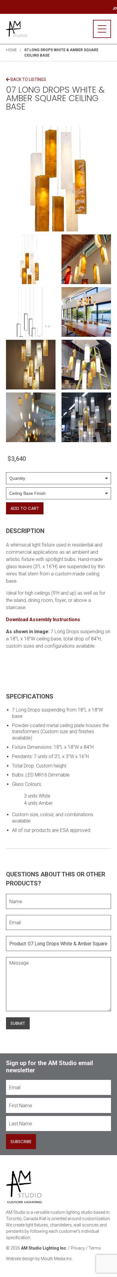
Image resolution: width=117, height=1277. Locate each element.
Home (11, 50)
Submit (17, 1023)
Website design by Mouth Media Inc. (39, 1258)
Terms (94, 1248)
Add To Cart (24, 508)
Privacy (78, 1248)
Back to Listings (28, 79)
